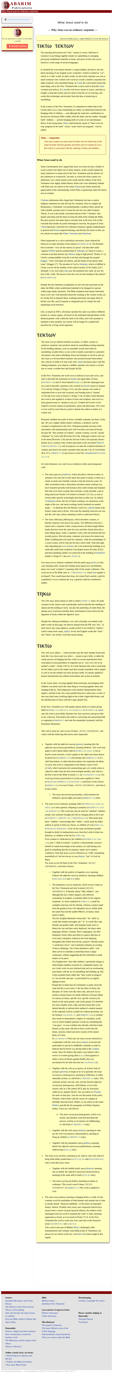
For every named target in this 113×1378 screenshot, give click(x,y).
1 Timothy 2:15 (78, 1125)
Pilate (65, 233)
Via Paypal (83, 1322)
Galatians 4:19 (61, 1039)
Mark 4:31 (85, 902)
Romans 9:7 (54, 811)
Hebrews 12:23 (92, 758)
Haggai (44, 261)
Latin (64, 89)
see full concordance (89, 731)
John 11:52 (98, 825)
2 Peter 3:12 (85, 601)
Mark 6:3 (78, 382)
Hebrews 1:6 (62, 782)
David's (86, 386)
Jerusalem (89, 453)
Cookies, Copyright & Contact (91, 1301)
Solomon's (100, 553)
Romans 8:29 (51, 782)
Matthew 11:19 (89, 839)
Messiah (80, 251)
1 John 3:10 (79, 836)
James (100, 710)
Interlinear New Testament (53, 1304)
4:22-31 (81, 1056)
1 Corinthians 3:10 (78, 573)
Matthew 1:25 (80, 751)
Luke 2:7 (90, 751)
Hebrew (72, 254)
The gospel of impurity (52, 1325)
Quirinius (86, 233)
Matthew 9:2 (51, 818)
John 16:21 (63, 710)
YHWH (51, 251)
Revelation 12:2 (89, 710)
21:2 (46, 457)
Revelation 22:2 (48, 278)
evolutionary (50, 501)
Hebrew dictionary (50, 1313)
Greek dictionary (49, 1316)
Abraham (83, 264)
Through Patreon (85, 1319)
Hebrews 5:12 (86, 1015)
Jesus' (101, 86)
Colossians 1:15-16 (91, 775)
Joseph (73, 379)
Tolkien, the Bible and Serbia (19, 1362)
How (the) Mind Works (16, 1365)
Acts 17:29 (76, 1159)
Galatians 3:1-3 (69, 1015)
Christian (45, 200)
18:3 (83, 1159)
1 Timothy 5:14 (87, 1079)
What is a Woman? (13, 1346)
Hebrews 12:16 (65, 758)
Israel (71, 546)
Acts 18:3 (86, 1175)
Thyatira (97, 1092)
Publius (55, 1105)
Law (64, 546)
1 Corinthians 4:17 (79, 818)
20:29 (64, 879)
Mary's (76, 1227)
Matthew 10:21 (88, 804)
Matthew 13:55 (48, 382)
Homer (77, 186)
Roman (56, 230)
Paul (95, 572)
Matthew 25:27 (57, 1224)
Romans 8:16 (50, 829)
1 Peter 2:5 (75, 556)
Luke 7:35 (99, 804)
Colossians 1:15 (53, 446)
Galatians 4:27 (75, 710)
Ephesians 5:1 (62, 829)
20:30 (72, 879)
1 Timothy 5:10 (74, 1137)
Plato (65, 123)
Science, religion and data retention (20, 1331)
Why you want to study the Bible (56, 1337)
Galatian (95, 1049)
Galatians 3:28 (90, 1063)
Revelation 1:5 (75, 782)
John (66, 271)
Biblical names (48, 1301)
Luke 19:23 (71, 1224)
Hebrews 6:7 (59, 720)
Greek (79, 83)
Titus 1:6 (48, 808)
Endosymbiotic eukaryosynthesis (56, 1334)
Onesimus (73, 233)
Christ (43, 227)
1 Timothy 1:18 (63, 818)
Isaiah (80, 362)
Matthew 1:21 (52, 710)
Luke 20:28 (57, 879)
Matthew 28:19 (84, 244)
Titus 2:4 (67, 1150)
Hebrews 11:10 (57, 453)
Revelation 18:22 (96, 1159)
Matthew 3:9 (93, 808)
